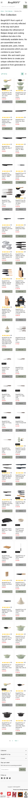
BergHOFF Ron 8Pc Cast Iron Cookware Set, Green (21, 450)
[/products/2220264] (7, 218)
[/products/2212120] (7, 493)
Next (16, 740)
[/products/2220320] (7, 272)
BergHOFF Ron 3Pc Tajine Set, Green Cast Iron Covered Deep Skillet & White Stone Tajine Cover (7, 340)
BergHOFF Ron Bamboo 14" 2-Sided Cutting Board (7, 557)
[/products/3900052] (20, 601)
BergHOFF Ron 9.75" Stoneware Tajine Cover (21, 611)
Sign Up (22, 769)
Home (2, 11)
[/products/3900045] (20, 628)
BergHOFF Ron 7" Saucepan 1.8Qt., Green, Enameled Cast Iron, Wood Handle (6, 696)
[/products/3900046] (7, 628)
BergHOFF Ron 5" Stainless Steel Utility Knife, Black (7, 611)
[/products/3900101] (7, 439)
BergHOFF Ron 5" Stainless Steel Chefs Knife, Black (7, 229)
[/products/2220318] (7, 300)
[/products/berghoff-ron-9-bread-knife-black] (20, 111)
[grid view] (22, 73)
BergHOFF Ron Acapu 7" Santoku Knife (6, 396)
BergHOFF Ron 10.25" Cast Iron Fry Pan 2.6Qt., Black (20, 694)
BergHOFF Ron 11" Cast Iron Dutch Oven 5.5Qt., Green (7, 666)
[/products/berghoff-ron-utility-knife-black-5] (7, 138)
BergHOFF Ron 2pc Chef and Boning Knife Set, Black (20, 476)
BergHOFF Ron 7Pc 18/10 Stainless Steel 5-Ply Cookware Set (7, 255)
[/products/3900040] (7, 714)
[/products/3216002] (7, 245)
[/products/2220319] (20, 272)
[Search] (25, 6)
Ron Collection (8, 11)
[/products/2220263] (20, 218)
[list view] (25, 73)
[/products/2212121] (20, 466)
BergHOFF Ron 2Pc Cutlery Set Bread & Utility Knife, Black (7, 476)
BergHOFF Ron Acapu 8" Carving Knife (6, 450)
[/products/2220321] (20, 245)
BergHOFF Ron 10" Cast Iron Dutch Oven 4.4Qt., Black (6, 724)
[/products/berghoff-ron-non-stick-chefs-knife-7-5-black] (20, 138)
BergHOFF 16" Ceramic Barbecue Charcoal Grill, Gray (20, 311)
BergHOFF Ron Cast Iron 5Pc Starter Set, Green (21, 94)
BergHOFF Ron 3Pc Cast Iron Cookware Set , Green (7, 94)
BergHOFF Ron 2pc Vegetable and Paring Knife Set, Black (7, 503)
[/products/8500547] (20, 165)
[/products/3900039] (20, 714)
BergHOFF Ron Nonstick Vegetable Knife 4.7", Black (6, 175)
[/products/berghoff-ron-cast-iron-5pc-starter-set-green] (20, 84)
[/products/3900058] (20, 574)
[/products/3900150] (20, 329)
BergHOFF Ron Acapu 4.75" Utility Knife (20, 396)
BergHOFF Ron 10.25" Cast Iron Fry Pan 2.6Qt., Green (7, 638)
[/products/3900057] (7, 601)
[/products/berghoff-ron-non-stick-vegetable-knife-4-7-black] (7, 165)
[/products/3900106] (20, 359)
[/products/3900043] (20, 656)
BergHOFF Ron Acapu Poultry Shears (6, 369)
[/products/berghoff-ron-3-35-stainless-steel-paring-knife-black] (7, 111)
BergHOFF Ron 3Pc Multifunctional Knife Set (21, 339)
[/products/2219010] (7, 329)
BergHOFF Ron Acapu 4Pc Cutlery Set (6, 202)
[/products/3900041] (20, 684)
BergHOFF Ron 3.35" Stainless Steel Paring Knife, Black (7, 121)
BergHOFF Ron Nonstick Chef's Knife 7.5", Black (20, 148)
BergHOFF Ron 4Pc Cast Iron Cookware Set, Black (21, 202)
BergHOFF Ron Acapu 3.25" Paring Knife (6, 423)
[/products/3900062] (7, 574)
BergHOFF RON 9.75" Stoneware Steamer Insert (20, 530)
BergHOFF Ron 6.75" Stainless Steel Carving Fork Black (21, 175)
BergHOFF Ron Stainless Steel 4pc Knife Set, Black (20, 255)
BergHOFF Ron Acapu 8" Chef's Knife (19, 369)
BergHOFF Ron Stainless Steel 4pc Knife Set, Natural (6, 282)
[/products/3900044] (7, 656)
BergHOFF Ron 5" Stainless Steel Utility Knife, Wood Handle (21, 584)
